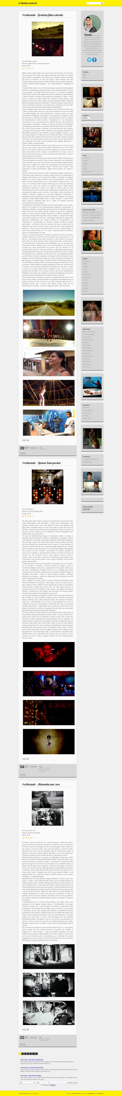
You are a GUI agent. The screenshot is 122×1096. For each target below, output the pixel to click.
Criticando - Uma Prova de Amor (30, 1075)
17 (33, 1053)
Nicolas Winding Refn (44, 770)
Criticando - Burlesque (88, 220)
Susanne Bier (86, 361)
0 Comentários (23, 454)
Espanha (85, 282)
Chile (84, 269)
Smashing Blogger (91, 1093)
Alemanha (41, 1038)
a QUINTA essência (87, 171)
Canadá (85, 266)
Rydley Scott (86, 358)
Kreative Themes (76, 1093)
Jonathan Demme (87, 339)
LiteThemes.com (99, 1093)
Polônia (85, 288)
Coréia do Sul (86, 274)
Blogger (53, 1085)
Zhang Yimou (86, 367)
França (47, 767)
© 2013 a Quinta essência (24, 1093)
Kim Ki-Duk (85, 342)
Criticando (44, 449)
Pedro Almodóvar (87, 350)
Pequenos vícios (87, 418)
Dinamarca (85, 277)
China (84, 272)
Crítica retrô (86, 415)
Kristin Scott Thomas (44, 768)
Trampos (85, 169)
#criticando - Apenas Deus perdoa (41, 463)
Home (84, 74)
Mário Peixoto (86, 348)
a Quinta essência (28, 3)
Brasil (40, 449)
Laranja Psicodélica (88, 462)
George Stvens (86, 337)
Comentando (86, 158)
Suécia (84, 291)
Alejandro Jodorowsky (88, 331)
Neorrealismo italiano (44, 1039)
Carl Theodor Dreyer (88, 334)
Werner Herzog (86, 364)
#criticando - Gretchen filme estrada (42, 15)
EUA (84, 280)
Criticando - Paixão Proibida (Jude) (91, 217)
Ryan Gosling (42, 771)
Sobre (84, 77)
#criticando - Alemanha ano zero (41, 784)
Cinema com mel (87, 413)
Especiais (85, 163)
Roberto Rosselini (43, 1040)
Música (84, 166)
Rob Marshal (86, 353)
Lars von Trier (86, 345)
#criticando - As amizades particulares (92, 215)
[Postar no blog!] (25, 440)
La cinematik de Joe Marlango (90, 459)
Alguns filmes (86, 407)
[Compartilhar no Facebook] (28, 440)
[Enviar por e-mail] (23, 440)
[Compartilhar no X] (26, 440)
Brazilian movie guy (87, 410)
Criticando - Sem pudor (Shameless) (31, 1059)
